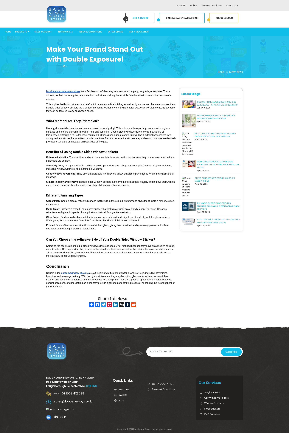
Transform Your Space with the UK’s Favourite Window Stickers (216, 117)
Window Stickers (214, 403)
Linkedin (60, 417)
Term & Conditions (212, 5)
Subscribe (231, 352)
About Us (181, 5)
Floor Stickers (212, 408)
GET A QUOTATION (163, 384)
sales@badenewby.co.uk (73, 401)
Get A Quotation (139, 31)
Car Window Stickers (216, 398)
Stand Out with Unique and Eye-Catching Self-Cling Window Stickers (218, 221)
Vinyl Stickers (212, 392)
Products (21, 31)
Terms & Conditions (90, 31)
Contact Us (232, 5)
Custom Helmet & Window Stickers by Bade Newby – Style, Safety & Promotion (217, 103)
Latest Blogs (115, 31)
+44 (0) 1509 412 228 (69, 393)
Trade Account (42, 31)
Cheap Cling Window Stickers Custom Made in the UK (215, 179)
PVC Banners (212, 414)
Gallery (193, 5)
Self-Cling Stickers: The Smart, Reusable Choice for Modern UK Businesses (215, 135)
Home (8, 31)
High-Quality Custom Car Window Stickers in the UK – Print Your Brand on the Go (218, 164)
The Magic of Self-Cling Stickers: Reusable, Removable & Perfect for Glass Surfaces (218, 206)
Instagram (65, 409)
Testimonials (65, 31)
